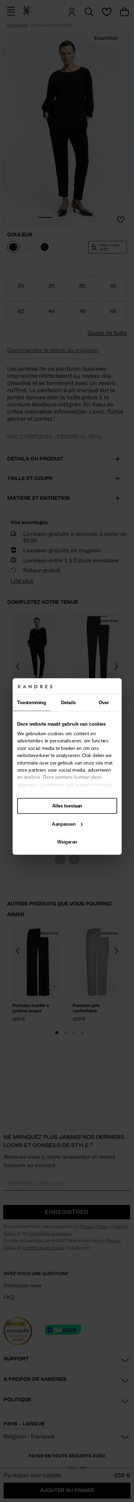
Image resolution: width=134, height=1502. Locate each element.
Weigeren (67, 841)
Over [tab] (104, 702)
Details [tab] (68, 702)
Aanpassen (63, 823)
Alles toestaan (67, 805)
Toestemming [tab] (31, 702)
